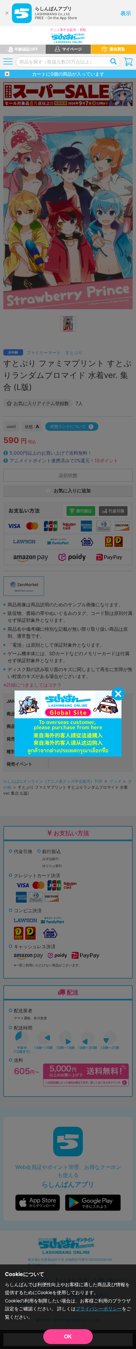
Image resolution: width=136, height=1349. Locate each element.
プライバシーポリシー (99, 1308)
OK (68, 1336)
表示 (125, 13)
